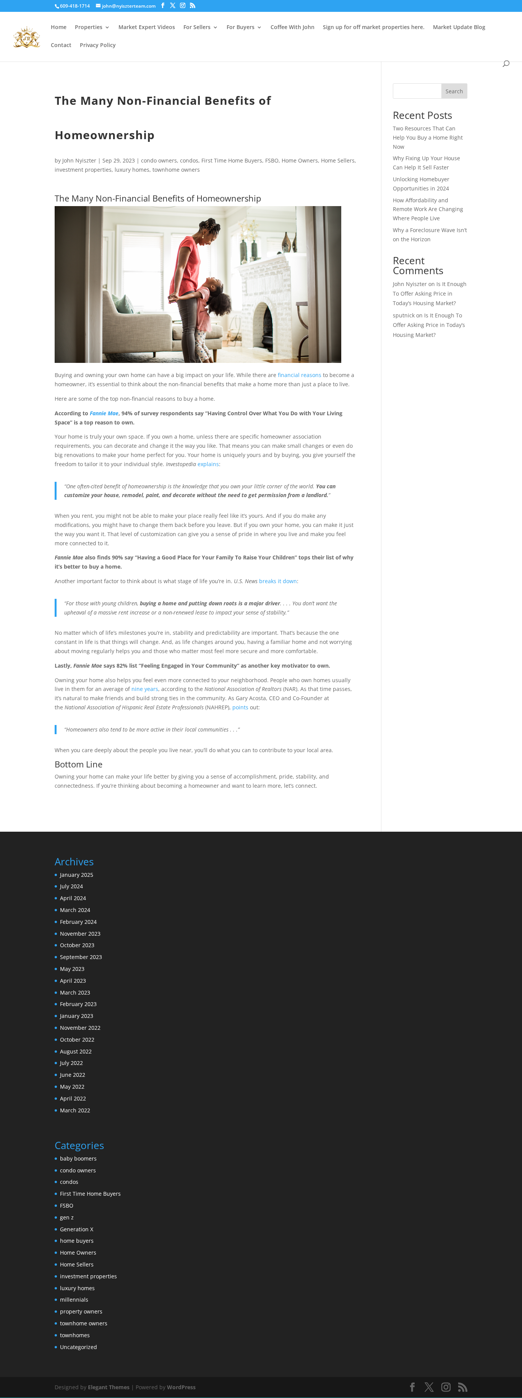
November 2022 (80, 1027)
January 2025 (76, 874)
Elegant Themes (109, 1387)
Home (58, 27)
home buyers (77, 1240)
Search (454, 91)
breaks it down (278, 581)
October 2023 (77, 945)
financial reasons (299, 375)
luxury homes (132, 169)
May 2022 (72, 1086)
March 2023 (75, 992)
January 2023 (76, 1015)
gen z (67, 1217)
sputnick (404, 315)
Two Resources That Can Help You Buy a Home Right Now (428, 137)
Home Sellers (338, 160)
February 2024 (78, 921)
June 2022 (72, 1074)
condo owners (159, 160)
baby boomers (78, 1158)
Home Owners (300, 160)
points (240, 707)
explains (208, 464)
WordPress (181, 1387)
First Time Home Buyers (231, 160)
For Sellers (197, 27)
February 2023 (78, 1004)
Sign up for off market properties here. (374, 27)
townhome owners (176, 169)
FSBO (272, 160)
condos (189, 160)
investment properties (83, 169)
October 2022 (77, 1039)
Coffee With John (292, 27)
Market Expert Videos (146, 27)
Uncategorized (78, 1347)
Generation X (76, 1229)
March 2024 (75, 910)
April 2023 (73, 980)
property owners (81, 1311)
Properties (88, 27)
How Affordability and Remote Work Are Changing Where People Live (428, 209)
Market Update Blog (459, 27)
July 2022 (71, 1062)
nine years (144, 688)
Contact (61, 45)
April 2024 (73, 898)
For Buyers (241, 27)
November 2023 (80, 933)
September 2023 (81, 957)
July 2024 (71, 886)
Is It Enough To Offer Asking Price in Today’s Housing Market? (430, 293)
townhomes (75, 1335)
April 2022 (73, 1098)
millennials (74, 1299)
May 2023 (72, 968)
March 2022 (75, 1110)
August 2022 (76, 1051)
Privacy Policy (98, 45)
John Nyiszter (79, 160)
